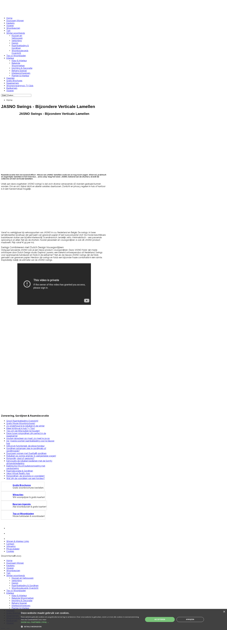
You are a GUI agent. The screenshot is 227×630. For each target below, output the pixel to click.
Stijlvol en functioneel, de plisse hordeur (25, 446)
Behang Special (19, 70)
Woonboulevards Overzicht (20, 51)
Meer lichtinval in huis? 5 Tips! (20, 428)
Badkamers (11, 88)
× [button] (224, 612)
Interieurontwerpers (21, 73)
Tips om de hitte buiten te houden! (23, 431)
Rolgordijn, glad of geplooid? (20, 458)
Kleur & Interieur (19, 60)
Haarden (10, 78)
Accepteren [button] (159, 619)
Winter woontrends (15, 33)
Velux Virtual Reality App (18, 473)
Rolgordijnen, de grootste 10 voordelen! (25, 476)
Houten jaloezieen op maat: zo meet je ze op (28, 438)
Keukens (10, 23)
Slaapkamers (12, 83)
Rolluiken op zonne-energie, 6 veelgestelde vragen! (31, 456)
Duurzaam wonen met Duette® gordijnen (26, 453)
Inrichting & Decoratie (22, 68)
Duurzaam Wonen (15, 20)
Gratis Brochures (14, 80)
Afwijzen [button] (190, 619)
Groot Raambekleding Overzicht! (22, 421)
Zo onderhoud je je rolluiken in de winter (25, 426)
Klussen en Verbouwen (17, 36)
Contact (10, 544)
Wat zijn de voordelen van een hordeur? (25, 478)
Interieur (10, 58)
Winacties (18, 494)
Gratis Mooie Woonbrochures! (20, 423)
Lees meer (42, 619)
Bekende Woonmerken (18, 64)
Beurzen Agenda (22, 504)
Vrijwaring (11, 546)
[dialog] (113, 619)
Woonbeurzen (13, 28)
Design (15, 43)
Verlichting (17, 40)
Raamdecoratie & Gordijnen (19, 471)
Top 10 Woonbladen (16, 55)
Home (9, 18)
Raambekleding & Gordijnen (20, 46)
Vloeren (10, 25)
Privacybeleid (12, 549)
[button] (80, 622)
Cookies (10, 551)
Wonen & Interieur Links (17, 541)
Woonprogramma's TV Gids (19, 85)
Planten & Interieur (20, 75)
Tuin (8, 30)
